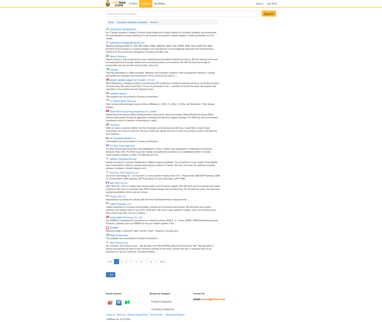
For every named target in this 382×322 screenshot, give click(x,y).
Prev (110, 261)
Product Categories (161, 301)
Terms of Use (156, 314)
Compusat (115, 124)
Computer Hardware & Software (132, 22)
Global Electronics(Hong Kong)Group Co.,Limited (133, 111)
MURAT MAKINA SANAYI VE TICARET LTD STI (132, 80)
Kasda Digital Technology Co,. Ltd (126, 217)
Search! (269, 13)
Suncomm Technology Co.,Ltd (124, 172)
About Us (121, 314)
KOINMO (114, 227)
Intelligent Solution (118, 93)
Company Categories (162, 309)
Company (146, 3)
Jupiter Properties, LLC (120, 203)
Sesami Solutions (118, 56)
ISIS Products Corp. (119, 242)
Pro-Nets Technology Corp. (122, 145)
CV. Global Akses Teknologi (123, 100)
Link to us (110, 314)
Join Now (272, 3)
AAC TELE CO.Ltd (118, 183)
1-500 (110, 274)
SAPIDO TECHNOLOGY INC (123, 159)
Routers (154, 22)
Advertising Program (174, 314)
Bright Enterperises (119, 235)
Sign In (260, 3)
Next (162, 261)
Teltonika (114, 69)
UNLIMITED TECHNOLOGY (123, 29)
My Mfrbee (159, 3)
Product (133, 3)
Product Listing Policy (138, 314)
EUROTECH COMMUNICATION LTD (127, 42)
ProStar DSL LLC (118, 196)
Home (111, 22)
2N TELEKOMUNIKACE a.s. (123, 138)
